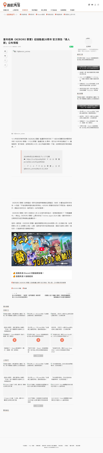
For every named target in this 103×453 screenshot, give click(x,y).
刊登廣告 (25, 445)
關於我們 (72, 445)
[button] (98, 5)
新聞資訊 (25, 10)
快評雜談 (34, 10)
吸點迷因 (50, 14)
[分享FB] (5, 51)
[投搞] (89, 5)
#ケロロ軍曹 (52, 159)
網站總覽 (78, 445)
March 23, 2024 (42, 169)
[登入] (95, 5)
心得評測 (15, 10)
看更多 (38, 355)
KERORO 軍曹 (17, 288)
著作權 (49, 445)
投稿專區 (63, 10)
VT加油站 (54, 10)
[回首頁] (11, 5)
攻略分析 (6, 10)
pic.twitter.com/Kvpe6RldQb (34, 162)
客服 (33, 445)
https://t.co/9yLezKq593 (36, 159)
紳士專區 (44, 10)
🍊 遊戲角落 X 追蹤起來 (23, 276)
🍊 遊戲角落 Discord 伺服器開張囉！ (28, 273)
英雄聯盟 (24, 14)
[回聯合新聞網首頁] (5, 5)
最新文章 (80, 54)
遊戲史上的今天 (70, 14)
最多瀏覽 (80, 93)
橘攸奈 (32, 14)
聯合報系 (61, 445)
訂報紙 (66, 445)
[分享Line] (5, 56)
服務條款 (44, 445)
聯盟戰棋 (59, 14)
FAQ (30, 445)
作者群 (72, 10)
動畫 (25, 288)
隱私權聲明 (54, 445)
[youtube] (92, 5)
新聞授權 (38, 445)
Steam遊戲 (41, 14)
